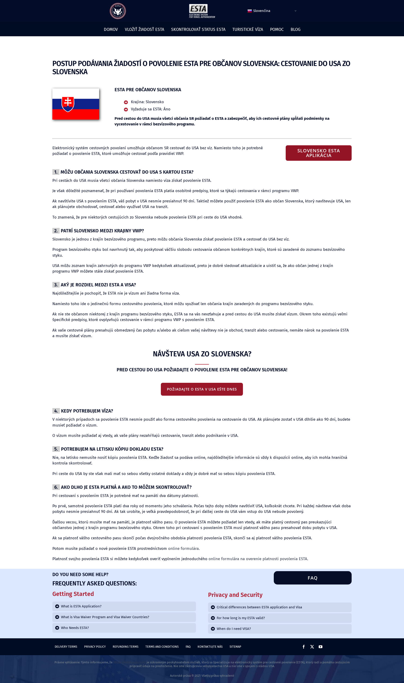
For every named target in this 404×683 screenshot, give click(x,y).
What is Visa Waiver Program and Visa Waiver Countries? (105, 617)
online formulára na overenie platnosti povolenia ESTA (258, 558)
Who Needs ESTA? (75, 628)
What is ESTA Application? (81, 606)
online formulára (183, 548)
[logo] (118, 4)
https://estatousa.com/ (129, 662)
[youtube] (320, 647)
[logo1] (202, 5)
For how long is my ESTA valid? (241, 618)
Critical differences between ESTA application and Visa (259, 607)
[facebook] (304, 647)
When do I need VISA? (234, 629)
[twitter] (312, 647)
